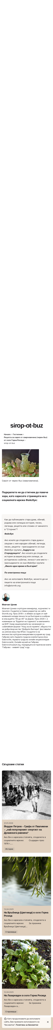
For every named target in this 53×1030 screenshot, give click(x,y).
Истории (9, 849)
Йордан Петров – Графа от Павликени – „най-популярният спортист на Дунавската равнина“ (26, 829)
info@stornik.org (12, 585)
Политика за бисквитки (27, 1025)
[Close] (47, 1022)
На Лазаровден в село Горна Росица (25, 995)
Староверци (10, 932)
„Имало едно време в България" (20, 566)
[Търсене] (48, 62)
